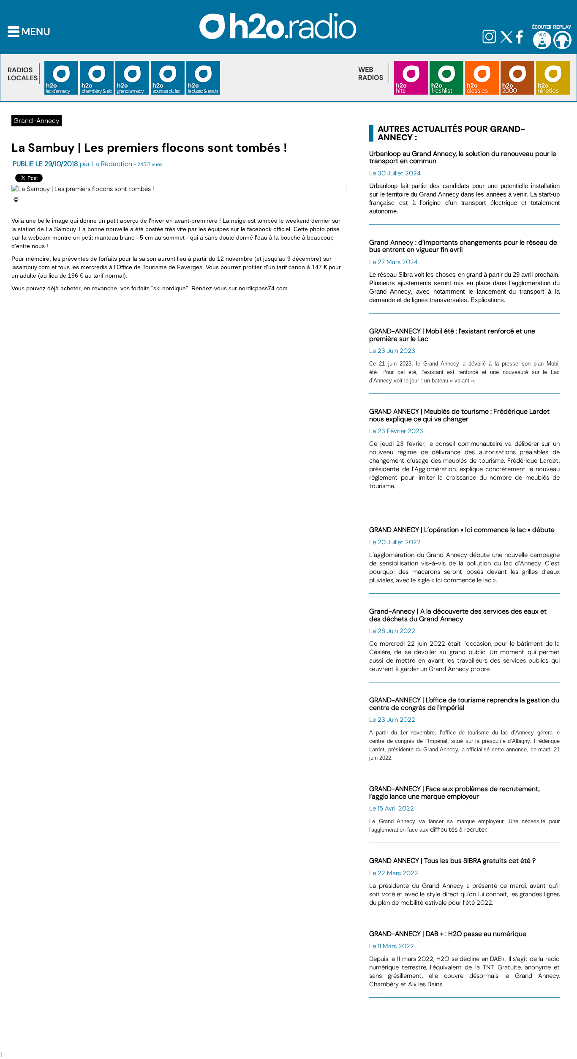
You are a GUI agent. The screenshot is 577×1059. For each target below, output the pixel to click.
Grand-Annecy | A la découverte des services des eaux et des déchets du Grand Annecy (458, 615)
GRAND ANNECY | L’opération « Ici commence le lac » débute (462, 529)
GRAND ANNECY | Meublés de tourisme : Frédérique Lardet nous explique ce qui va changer (459, 415)
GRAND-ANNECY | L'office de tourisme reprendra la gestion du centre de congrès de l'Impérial (464, 704)
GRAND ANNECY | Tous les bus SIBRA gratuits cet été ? (452, 860)
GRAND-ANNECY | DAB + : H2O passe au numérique (447, 933)
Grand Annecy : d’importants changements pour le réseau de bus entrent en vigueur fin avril (463, 246)
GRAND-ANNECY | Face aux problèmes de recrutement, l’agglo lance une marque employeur (454, 792)
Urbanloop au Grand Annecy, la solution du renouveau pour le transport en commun (462, 157)
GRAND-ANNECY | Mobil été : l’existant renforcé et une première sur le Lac (452, 335)
